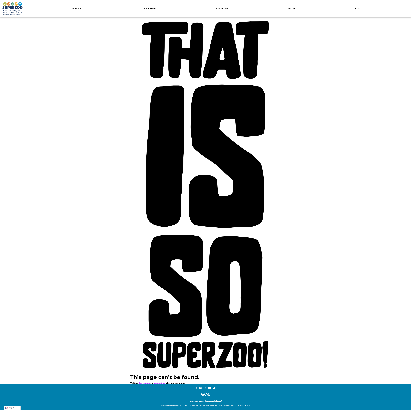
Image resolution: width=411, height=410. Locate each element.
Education (222, 8)
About (358, 8)
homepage (144, 383)
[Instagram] (200, 388)
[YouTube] (209, 388)
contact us (159, 383)
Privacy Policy (244, 405)
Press (291, 8)
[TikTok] (214, 388)
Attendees (78, 8)
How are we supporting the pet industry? (205, 401)
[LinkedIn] (205, 388)
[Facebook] (196, 388)
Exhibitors (150, 8)
